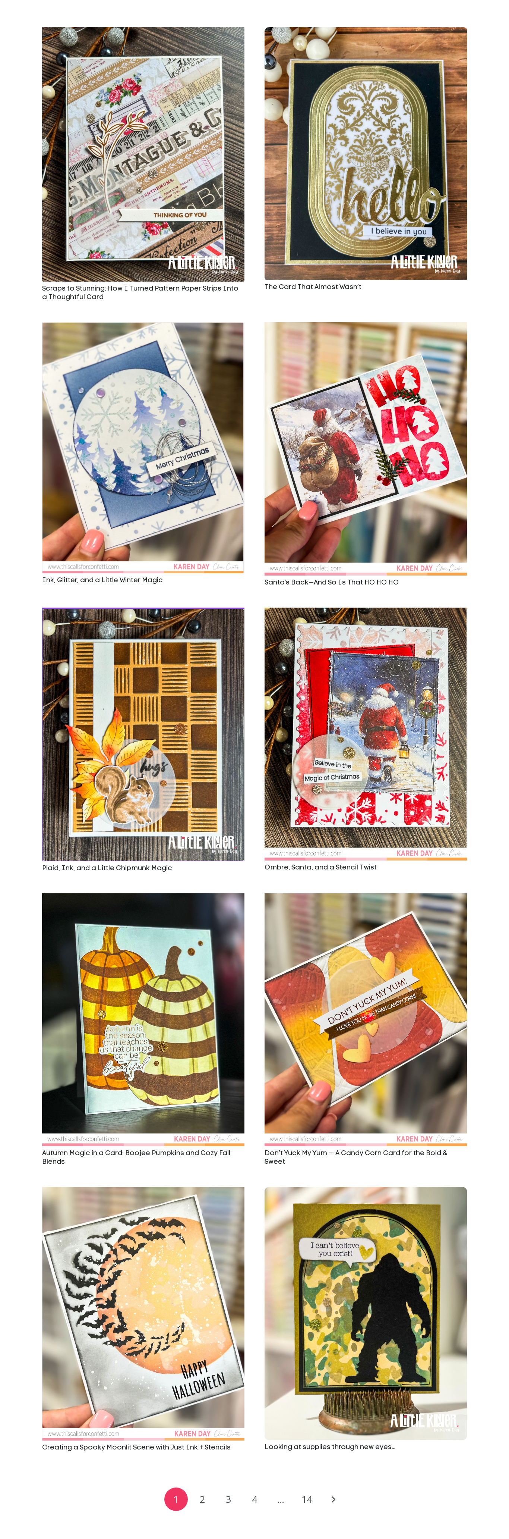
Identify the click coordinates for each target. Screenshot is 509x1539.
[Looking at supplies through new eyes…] (366, 1313)
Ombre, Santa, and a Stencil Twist (321, 867)
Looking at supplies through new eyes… (330, 1447)
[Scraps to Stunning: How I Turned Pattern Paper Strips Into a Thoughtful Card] (143, 154)
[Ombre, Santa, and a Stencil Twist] (366, 734)
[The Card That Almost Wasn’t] (366, 153)
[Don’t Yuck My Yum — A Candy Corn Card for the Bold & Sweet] (366, 1020)
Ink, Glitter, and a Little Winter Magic (102, 580)
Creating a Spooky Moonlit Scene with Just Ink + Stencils (136, 1447)
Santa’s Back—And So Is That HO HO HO (332, 582)
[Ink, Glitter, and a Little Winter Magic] (143, 447)
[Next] (333, 1499)
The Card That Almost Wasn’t (313, 287)
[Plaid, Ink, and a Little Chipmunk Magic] (143, 734)
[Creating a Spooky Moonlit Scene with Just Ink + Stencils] (143, 1314)
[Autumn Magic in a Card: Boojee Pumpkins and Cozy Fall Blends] (143, 1020)
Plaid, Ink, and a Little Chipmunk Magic (107, 868)
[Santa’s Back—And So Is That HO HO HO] (366, 449)
